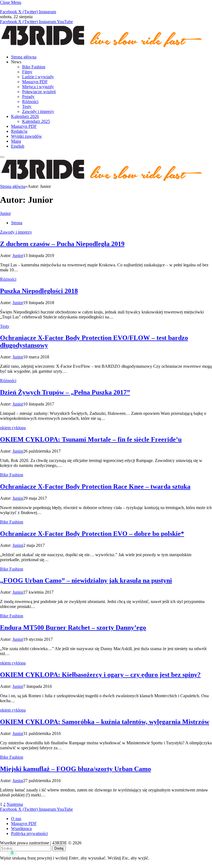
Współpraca (21, 828)
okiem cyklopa (13, 427)
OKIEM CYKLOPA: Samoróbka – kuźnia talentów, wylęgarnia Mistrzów (104, 721)
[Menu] (2, 157)
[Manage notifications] (12, 852)
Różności (30, 101)
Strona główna (23, 57)
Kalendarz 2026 (25, 116)
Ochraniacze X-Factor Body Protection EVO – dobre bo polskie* (92, 533)
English (17, 146)
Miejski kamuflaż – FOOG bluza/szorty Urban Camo (75, 768)
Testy (26, 106)
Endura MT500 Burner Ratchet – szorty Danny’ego (73, 627)
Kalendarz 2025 (36, 121)
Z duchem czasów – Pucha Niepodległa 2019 (62, 243)
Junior (5, 213)
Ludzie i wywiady (38, 76)
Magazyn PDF (35, 81)
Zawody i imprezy (38, 111)
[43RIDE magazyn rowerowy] (102, 47)
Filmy (27, 71)
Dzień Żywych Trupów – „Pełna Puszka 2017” (65, 392)
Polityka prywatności (29, 833)
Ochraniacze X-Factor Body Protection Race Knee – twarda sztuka (95, 486)
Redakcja (19, 131)
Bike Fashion (33, 66)
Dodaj (58, 848)
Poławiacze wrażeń (39, 91)
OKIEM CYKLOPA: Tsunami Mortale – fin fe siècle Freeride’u (91, 439)
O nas (16, 818)
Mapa (16, 141)
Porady (28, 96)
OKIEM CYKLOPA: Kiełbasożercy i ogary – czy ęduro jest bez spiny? (100, 674)
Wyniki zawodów (26, 136)
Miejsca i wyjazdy (38, 86)
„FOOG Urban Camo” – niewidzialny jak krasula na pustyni (86, 580)
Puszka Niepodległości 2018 (39, 290)
